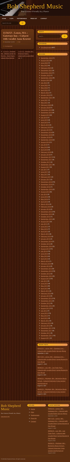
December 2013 (46, 269)
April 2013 (44, 288)
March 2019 (45, 125)
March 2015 (45, 234)
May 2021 (44, 103)
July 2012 (44, 311)
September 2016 (46, 189)
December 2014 (46, 241)
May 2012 (44, 316)
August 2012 (45, 308)
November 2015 (46, 214)
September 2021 (46, 98)
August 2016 (45, 192)
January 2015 (45, 239)
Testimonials (22, 18)
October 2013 (45, 274)
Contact (44, 18)
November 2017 (46, 160)
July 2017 (44, 169)
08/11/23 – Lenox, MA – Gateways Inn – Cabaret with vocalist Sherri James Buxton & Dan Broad (52, 359)
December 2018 (46, 132)
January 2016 (45, 209)
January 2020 (45, 108)
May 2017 (44, 174)
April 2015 (44, 231)
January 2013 (45, 296)
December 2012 (46, 298)
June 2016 (44, 197)
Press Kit (33, 18)
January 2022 (45, 95)
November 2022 (46, 73)
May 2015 (44, 229)
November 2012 (46, 301)
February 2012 (46, 323)
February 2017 (46, 177)
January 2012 (45, 326)
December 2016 (46, 182)
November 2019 (46, 112)
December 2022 (46, 70)
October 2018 (45, 137)
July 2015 (44, 224)
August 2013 (45, 279)
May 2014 (44, 256)
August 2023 (45, 60)
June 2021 (44, 100)
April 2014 (44, 259)
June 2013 (44, 283)
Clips (11, 18)
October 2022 (45, 75)
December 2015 (46, 212)
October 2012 (45, 303)
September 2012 (46, 306)
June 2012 (44, 313)
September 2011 (46, 335)
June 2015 (44, 227)
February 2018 (46, 152)
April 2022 (44, 90)
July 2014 (44, 251)
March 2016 (45, 204)
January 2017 (45, 179)
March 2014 (45, 261)
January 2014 (45, 266)
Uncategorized (8, 46)
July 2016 (44, 194)
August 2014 (45, 249)
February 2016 (46, 207)
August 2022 (45, 80)
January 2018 (45, 155)
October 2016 (45, 187)
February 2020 (46, 105)
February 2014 (46, 264)
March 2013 (45, 291)
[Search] (22, 23)
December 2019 (46, 110)
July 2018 (44, 145)
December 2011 (46, 328)
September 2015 (46, 219)
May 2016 (44, 199)
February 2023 (46, 68)
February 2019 (46, 127)
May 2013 (44, 286)
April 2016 (44, 202)
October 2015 (45, 217)
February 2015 (46, 236)
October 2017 (45, 162)
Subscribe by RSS (5, 416)
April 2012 (44, 318)
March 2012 (45, 321)
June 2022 (44, 85)
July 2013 (44, 281)
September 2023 (46, 58)
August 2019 (45, 115)
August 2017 (45, 167)
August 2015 (45, 222)
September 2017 (46, 165)
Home (4, 18)
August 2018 (45, 142)
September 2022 (46, 78)
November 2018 (46, 135)
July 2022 (44, 83)
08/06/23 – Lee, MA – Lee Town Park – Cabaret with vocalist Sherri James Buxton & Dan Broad (52, 370)
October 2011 (45, 333)
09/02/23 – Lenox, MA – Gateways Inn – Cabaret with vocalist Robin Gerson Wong (58, 411)
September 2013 (46, 276)
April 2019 (44, 122)
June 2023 (44, 63)
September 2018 (46, 140)
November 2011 (46, 331)
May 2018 (44, 147)
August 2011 (45, 338)
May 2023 (44, 65)
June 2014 (44, 254)
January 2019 (45, 130)
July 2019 (44, 117)
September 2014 (46, 246)
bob (19, 42)
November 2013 (46, 271)
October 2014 (45, 244)
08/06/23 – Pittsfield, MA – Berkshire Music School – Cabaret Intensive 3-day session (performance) (52, 381)
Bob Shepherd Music (35, 6)
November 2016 (46, 184)
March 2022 (45, 93)
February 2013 (46, 293)
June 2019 (44, 120)
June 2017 (44, 172)
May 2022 (44, 88)
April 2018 (44, 150)
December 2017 (46, 157)
